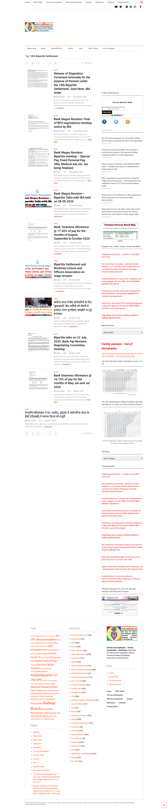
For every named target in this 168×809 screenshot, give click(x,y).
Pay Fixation (37, 690)
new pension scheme (79, 715)
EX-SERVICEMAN (77, 685)
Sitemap (110, 2)
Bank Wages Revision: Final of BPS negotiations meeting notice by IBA (73, 122)
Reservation (75, 746)
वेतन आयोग (74, 761)
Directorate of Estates (79, 677)
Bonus (73, 647)
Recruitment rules (40, 712)
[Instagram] (135, 7)
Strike (38, 719)
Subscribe (107, 112)
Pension (74, 731)
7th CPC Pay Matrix (49, 636)
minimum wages (49, 684)
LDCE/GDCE (38, 684)
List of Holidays (109, 48)
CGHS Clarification (41, 646)
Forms (42, 668)
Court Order (44, 657)
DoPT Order (37, 2)
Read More (60, 108)
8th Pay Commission (74, 2)
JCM (73, 696)
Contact (88, 2)
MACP (73, 712)
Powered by (106, 116)
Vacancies (37, 747)
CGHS (70, 48)
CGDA (33, 646)
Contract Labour (41, 654)
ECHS (38, 665)
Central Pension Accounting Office (46, 643)
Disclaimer (99, 2)
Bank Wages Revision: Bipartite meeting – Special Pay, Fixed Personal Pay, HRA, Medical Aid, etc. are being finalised (72, 160)
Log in (111, 673)
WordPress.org (115, 684)
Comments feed (115, 681)
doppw (33, 665)
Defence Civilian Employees (81, 670)
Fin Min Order (76, 689)
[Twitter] (120, 7)
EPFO (43, 665)
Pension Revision (77, 735)
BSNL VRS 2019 (77, 650)
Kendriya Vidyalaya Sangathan (83, 700)
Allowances (75, 639)
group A (45, 671)
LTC (72, 708)
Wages (73, 757)
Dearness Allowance (78, 666)
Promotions (37, 703)
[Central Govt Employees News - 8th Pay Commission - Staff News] (39, 31)
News (43, 48)
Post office (75, 738)
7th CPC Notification (37, 636)
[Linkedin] (131, 7)
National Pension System (44, 686)
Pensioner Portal (37, 696)
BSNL (32, 643)
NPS (34, 763)
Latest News (107, 130)
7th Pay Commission (54, 2)
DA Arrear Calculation (41, 770)
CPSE (51, 657)
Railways (74, 742)
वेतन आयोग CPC (57, 48)
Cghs (73, 662)
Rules (73, 750)
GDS (46, 668)
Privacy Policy (123, 2)
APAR (58, 640)
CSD (80, 48)
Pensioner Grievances (50, 693)
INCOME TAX (76, 692)
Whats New (31, 48)
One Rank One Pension (79, 723)
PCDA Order (47, 691)
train (42, 719)
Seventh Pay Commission (80, 754)
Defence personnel (78, 673)
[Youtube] (116, 7)
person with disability (48, 699)
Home (27, 2)
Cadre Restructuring (78, 654)
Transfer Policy (49, 719)
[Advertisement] (98, 27)
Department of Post (46, 660)
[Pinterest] (127, 7)
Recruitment (46, 709)
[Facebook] (140, 7)
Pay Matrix (75, 727)
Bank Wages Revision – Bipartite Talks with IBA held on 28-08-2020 (72, 197)
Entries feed (113, 677)
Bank (56, 70)
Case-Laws (75, 658)
